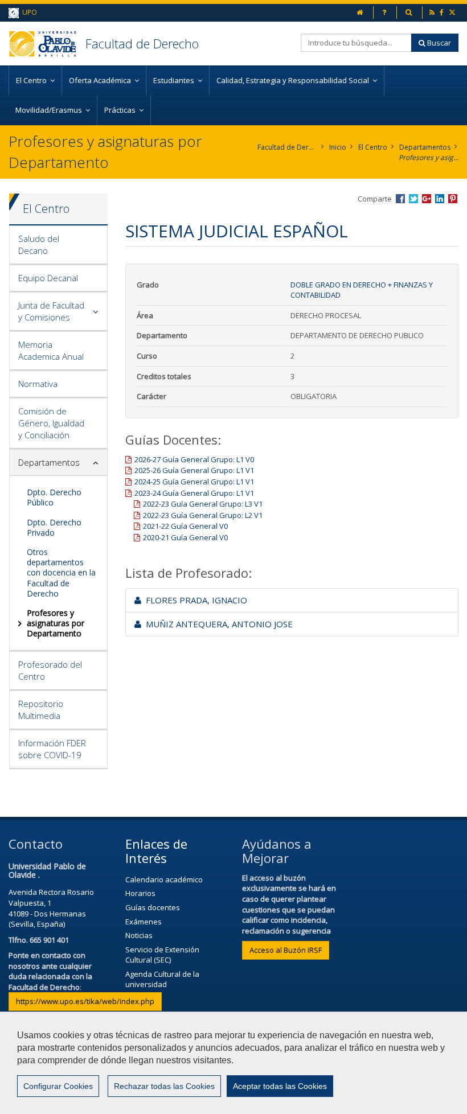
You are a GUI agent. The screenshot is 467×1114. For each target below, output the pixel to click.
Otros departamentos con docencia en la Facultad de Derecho (61, 572)
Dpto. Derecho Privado (54, 527)
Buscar (438, 43)
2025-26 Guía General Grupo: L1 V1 (194, 470)
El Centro (372, 147)
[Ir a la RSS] (432, 12)
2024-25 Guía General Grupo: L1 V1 (194, 481)
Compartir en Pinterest (452, 198)
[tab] (58, 245)
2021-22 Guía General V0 (185, 526)
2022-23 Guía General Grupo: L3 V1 (203, 504)
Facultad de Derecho (142, 43)
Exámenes (143, 921)
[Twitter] (453, 12)
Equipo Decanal (48, 277)
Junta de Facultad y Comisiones (51, 311)
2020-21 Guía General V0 (185, 537)
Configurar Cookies (58, 1086)
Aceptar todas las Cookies (280, 1086)
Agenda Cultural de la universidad (162, 979)
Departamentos (424, 147)
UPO (28, 12)
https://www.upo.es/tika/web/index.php (85, 1001)
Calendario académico (164, 879)
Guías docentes (152, 907)
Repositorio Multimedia (40, 709)
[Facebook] (442, 12)
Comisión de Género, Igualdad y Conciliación (51, 423)
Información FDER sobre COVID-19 (52, 749)
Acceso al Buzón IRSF (285, 950)
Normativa (38, 383)
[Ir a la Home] (47, 43)
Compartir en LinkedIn (439, 198)
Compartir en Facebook (400, 198)
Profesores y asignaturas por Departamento (428, 157)
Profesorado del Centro (50, 670)
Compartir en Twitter (413, 198)
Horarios (140, 893)
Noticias (139, 935)
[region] (233, 1063)
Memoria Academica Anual (51, 350)
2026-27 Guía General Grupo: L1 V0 (194, 459)
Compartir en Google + (426, 198)
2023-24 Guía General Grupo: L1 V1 (194, 493)
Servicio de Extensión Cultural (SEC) (162, 954)
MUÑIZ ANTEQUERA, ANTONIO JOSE (217, 624)
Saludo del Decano (38, 244)
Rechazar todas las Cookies (164, 1086)
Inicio (337, 147)
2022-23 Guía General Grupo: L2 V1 (203, 515)
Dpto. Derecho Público (54, 497)
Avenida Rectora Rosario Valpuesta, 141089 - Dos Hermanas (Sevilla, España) (51, 908)
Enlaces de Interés (156, 850)
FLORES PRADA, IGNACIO (194, 600)
